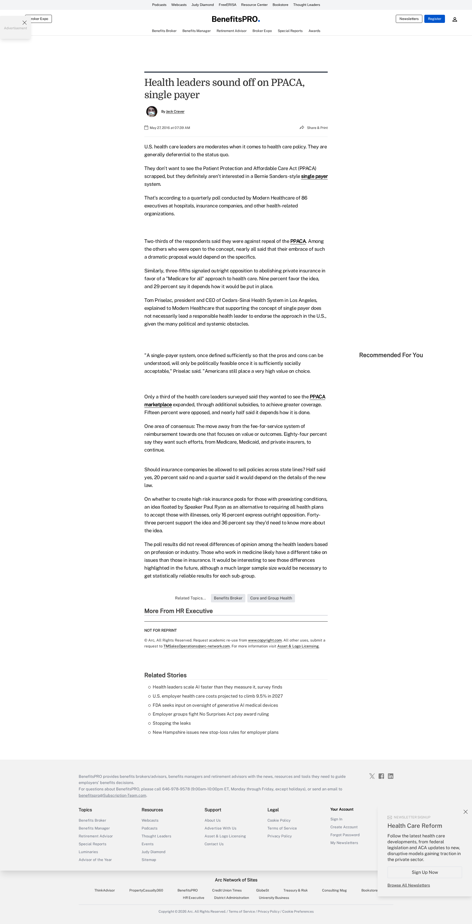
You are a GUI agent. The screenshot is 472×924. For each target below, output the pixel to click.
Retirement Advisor (96, 836)
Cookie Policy (279, 820)
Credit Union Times (227, 890)
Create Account (344, 827)
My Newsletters (344, 843)
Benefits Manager (94, 828)
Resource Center (254, 5)
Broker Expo (38, 19)
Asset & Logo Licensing (225, 836)
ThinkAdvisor (104, 890)
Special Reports (92, 844)
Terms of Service (282, 828)
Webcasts (179, 5)
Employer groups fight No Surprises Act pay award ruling (211, 714)
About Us (213, 820)
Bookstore (280, 5)
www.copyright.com (265, 640)
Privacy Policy (279, 836)
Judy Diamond (203, 5)
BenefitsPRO (187, 890)
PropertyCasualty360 (146, 890)
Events (148, 844)
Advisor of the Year (95, 860)
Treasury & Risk (295, 890)
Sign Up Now (425, 872)
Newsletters (409, 19)
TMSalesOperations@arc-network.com (196, 646)
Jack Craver (175, 111)
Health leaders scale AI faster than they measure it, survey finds (217, 686)
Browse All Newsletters (408, 885)
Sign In (336, 819)
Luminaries (88, 852)
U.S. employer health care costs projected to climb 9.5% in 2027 (218, 696)
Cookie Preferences (298, 911)
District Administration (231, 898)
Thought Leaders (306, 5)
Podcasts (159, 5)
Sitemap (149, 860)
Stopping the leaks (172, 723)
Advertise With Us (220, 828)
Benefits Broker (92, 820)
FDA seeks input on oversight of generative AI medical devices (215, 705)
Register (434, 19)
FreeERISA (227, 5)
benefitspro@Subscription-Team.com (112, 795)
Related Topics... (190, 598)
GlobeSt (262, 890)
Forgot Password (345, 835)
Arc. (190, 911)
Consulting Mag (334, 890)
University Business (274, 898)
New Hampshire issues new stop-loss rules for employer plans (216, 732)
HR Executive (193, 898)
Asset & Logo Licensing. (298, 646)
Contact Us (214, 844)
